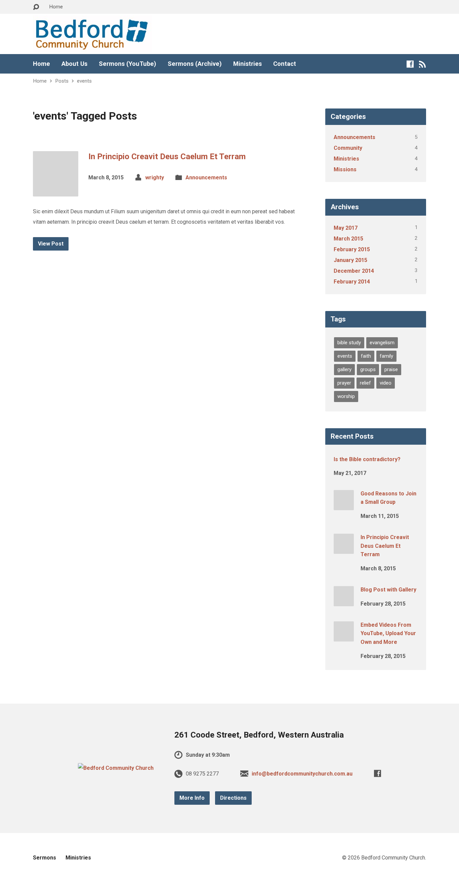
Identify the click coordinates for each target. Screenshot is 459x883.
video (385, 383)
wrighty (154, 177)
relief (365, 383)
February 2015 (352, 249)
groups (368, 369)
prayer (344, 383)
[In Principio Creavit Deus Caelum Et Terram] (55, 191)
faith (366, 356)
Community (348, 148)
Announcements (206, 177)
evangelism (382, 343)
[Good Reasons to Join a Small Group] (344, 505)
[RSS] (422, 64)
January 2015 (350, 260)
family (386, 356)
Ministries (247, 64)
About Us (74, 64)
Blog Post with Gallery (388, 589)
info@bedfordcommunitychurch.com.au (302, 773)
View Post (51, 243)
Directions (233, 798)
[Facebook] (410, 64)
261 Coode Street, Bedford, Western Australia (259, 735)
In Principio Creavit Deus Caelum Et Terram (167, 156)
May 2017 (346, 228)
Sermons (44, 857)
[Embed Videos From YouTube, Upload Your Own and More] (344, 637)
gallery (344, 369)
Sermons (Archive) (195, 64)
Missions (345, 169)
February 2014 (352, 281)
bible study (349, 343)
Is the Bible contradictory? (367, 459)
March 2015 (348, 238)
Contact (284, 64)
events (84, 81)
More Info (192, 798)
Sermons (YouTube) (127, 64)
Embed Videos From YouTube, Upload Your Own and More (388, 633)
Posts (62, 81)
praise (391, 369)
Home (56, 7)
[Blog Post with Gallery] (344, 602)
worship (346, 396)
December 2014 (354, 271)
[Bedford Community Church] (116, 768)
